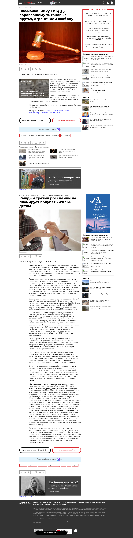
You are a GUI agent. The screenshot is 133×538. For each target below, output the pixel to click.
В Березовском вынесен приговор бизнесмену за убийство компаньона (51, 112)
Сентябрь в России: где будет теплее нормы (101, 100)
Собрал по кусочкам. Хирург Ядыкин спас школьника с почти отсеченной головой (102, 245)
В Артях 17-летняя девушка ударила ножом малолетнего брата (67, 151)
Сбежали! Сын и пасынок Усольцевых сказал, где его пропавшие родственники (102, 252)
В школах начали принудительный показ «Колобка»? (100, 288)
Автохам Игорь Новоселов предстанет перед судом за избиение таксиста (36, 157)
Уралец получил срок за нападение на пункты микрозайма (38, 162)
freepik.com (22, 252)
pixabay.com (23, 64)
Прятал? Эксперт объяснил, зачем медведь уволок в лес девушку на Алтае (101, 271)
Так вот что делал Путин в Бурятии (100, 294)
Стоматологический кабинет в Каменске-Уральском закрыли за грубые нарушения (98, 30)
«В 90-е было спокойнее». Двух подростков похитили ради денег (101, 76)
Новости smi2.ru (25, 189)
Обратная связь (38, 504)
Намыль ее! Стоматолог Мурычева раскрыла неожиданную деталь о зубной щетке (101, 84)
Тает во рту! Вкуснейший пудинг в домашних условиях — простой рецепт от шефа (101, 239)
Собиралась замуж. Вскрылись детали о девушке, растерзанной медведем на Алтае (101, 258)
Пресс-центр (57, 502)
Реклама (35, 502)
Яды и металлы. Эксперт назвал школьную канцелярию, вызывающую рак (100, 90)
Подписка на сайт (46, 502)
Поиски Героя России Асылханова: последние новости (100, 120)
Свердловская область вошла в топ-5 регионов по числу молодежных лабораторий (98, 45)
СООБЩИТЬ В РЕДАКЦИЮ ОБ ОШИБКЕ (55, 504)
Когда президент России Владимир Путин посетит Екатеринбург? (98, 14)
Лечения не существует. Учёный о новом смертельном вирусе (101, 70)
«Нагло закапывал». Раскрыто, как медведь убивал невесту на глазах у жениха (102, 64)
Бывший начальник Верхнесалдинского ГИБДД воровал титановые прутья (36, 151)
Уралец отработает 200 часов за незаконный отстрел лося (68, 156)
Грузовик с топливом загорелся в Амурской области (100, 307)
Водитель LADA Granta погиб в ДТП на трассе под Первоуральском (98, 22)
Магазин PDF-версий (69, 502)
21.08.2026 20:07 (24, 195)
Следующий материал (51, 532)
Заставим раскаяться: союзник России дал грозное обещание (99, 107)
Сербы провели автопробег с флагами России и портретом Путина (101, 113)
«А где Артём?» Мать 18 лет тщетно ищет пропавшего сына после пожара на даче (101, 265)
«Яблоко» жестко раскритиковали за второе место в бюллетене (101, 126)
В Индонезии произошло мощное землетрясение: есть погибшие (100, 281)
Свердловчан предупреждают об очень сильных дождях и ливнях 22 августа (98, 38)
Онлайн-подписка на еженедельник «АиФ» (91, 502)
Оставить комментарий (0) (67, 120)
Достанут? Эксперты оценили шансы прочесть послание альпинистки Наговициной (102, 58)
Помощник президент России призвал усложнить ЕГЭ (99, 301)
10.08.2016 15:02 (23, 8)
